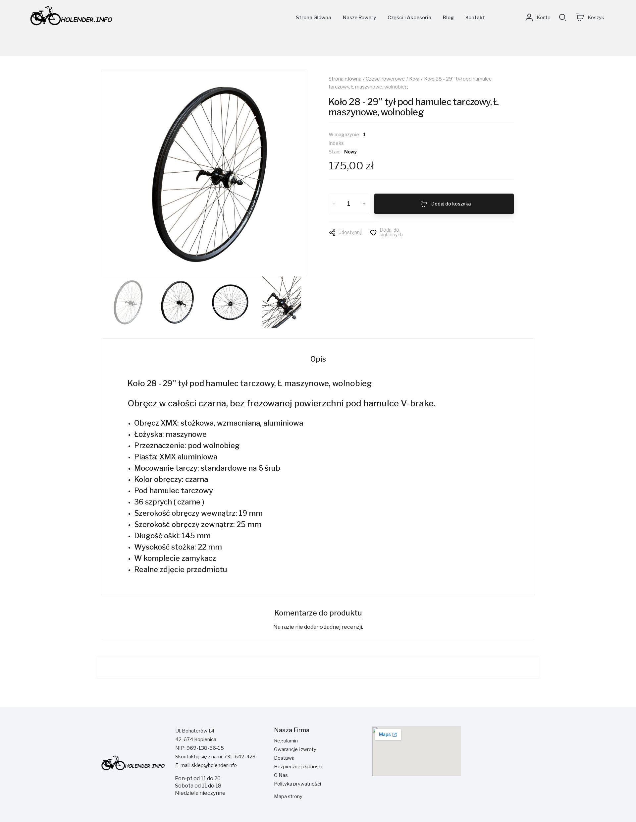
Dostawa (284, 758)
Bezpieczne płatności (298, 767)
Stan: (334, 151)
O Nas (281, 775)
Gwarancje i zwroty (295, 749)
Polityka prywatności (297, 784)
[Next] (288, 173)
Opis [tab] (318, 359)
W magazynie (344, 134)
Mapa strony (288, 796)
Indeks (336, 143)
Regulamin (286, 741)
